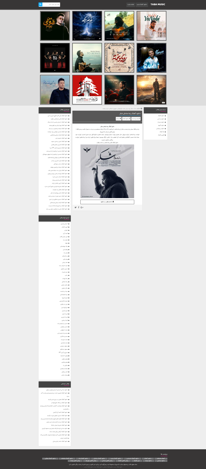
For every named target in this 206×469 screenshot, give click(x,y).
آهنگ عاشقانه (161, 458)
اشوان (66, 230)
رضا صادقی (105, 126)
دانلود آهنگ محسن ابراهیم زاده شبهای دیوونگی (55, 154)
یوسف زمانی (65, 375)
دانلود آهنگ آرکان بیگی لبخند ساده (59, 431)
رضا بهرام (65, 278)
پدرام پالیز (65, 256)
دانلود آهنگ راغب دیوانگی (61, 164)
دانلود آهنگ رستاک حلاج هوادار (59, 402)
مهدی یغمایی (65, 362)
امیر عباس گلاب (64, 236)
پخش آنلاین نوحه (75, 461)
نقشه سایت (130, 4)
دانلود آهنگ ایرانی (88, 467)
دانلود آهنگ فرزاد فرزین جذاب (59, 161)
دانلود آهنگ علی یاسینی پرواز (60, 180)
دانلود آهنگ (161, 115)
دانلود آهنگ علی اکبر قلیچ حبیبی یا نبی (58, 115)
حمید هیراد (65, 272)
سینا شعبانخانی (64, 294)
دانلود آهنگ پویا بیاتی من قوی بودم (58, 125)
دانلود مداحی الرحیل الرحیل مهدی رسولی (57, 390)
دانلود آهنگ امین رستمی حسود (59, 141)
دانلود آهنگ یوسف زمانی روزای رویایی (58, 173)
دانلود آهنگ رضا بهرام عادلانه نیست (58, 206)
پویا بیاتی (65, 259)
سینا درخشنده (64, 291)
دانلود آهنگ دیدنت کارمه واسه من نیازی (57, 422)
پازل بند (66, 253)
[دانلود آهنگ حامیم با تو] (55, 58)
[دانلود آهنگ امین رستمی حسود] (151, 90)
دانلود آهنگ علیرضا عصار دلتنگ (59, 425)
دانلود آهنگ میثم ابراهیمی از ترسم (58, 128)
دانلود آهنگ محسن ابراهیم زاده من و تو (57, 151)
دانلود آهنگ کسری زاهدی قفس (59, 144)
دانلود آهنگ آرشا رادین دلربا (60, 177)
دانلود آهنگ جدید (142, 4)
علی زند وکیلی (64, 304)
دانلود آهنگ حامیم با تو (62, 138)
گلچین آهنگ (161, 135)
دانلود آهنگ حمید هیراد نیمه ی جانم (58, 196)
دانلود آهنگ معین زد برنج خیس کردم (58, 399)
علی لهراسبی (64, 307)
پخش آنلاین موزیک (91, 461)
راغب (66, 275)
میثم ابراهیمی (64, 368)
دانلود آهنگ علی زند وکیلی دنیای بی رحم (57, 209)
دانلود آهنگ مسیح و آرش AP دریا (59, 148)
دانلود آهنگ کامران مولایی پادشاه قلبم (58, 157)
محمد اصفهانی (64, 330)
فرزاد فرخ (65, 314)
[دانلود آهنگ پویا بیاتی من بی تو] (55, 90)
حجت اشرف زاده (63, 265)
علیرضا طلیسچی (64, 301)
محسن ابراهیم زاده (63, 323)
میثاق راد (65, 365)
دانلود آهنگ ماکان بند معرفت (60, 189)
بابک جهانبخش (64, 246)
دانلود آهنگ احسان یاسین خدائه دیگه (58, 122)
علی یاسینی (65, 310)
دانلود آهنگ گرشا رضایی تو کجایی (59, 135)
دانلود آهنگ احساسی (133, 458)
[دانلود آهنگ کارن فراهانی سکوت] (119, 26)
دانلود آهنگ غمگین (50, 458)
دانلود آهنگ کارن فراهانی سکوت (59, 119)
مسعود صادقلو (64, 349)
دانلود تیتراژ (161, 122)
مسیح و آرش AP (63, 352)
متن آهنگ (137, 461)
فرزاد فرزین (64, 317)
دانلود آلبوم (161, 125)
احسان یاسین (64, 224)
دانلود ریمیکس (160, 128)
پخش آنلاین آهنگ (123, 461)
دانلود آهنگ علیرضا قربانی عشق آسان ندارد (56, 186)
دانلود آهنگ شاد (83, 458)
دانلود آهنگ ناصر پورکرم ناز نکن (59, 193)
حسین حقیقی (64, 269)
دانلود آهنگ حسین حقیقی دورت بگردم (57, 415)
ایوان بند (65, 240)
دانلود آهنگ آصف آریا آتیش (60, 412)
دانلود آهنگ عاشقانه (67, 458)
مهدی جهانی (65, 359)
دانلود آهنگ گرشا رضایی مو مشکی (59, 202)
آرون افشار (65, 227)
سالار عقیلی (65, 288)
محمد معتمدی (64, 343)
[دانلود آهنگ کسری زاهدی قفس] (119, 90)
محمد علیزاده (64, 339)
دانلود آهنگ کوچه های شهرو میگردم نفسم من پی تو (54, 419)
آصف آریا (65, 233)
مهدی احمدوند (64, 355)
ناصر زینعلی (65, 372)
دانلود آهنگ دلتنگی (99, 458)
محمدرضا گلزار (64, 336)
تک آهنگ (162, 132)
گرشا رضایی (65, 320)
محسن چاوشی (64, 327)
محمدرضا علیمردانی (63, 333)
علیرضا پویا (65, 298)
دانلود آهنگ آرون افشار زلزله (60, 183)
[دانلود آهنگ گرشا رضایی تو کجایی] (87, 58)
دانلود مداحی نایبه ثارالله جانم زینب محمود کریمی (55, 428)
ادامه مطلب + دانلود (106, 202)
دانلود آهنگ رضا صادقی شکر (130, 114)
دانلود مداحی (161, 119)
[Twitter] (75, 207)
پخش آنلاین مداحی (107, 461)
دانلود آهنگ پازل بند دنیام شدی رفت (58, 170)
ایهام (66, 243)
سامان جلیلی (64, 285)
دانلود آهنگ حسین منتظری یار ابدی (58, 199)
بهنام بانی (65, 249)
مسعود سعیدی (64, 346)
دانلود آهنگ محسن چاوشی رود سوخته (58, 132)
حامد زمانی (65, 262)
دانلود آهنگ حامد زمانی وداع (60, 441)
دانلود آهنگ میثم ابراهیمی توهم (59, 167)
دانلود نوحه (148, 461)
